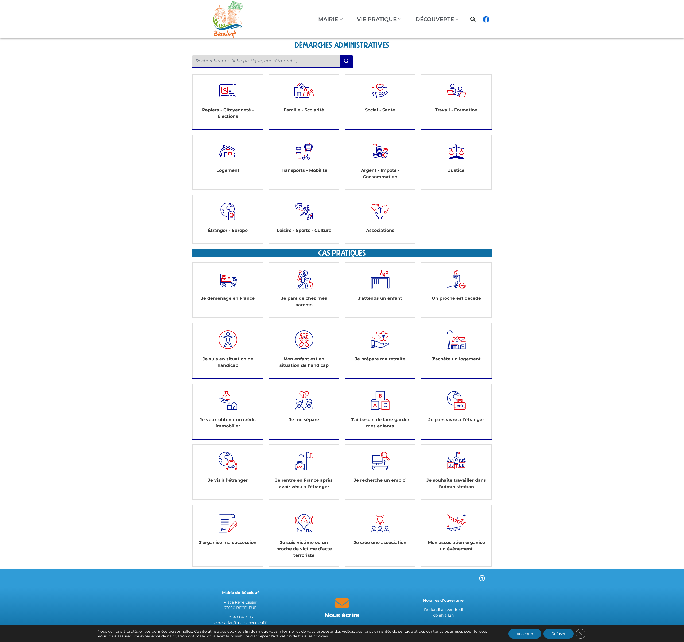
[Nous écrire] (342, 603)
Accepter (524, 633)
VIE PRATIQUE (377, 19)
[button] (473, 19)
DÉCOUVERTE (434, 19)
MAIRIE (328, 19)
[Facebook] (486, 19)
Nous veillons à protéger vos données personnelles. (145, 631)
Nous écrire (341, 615)
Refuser (558, 633)
